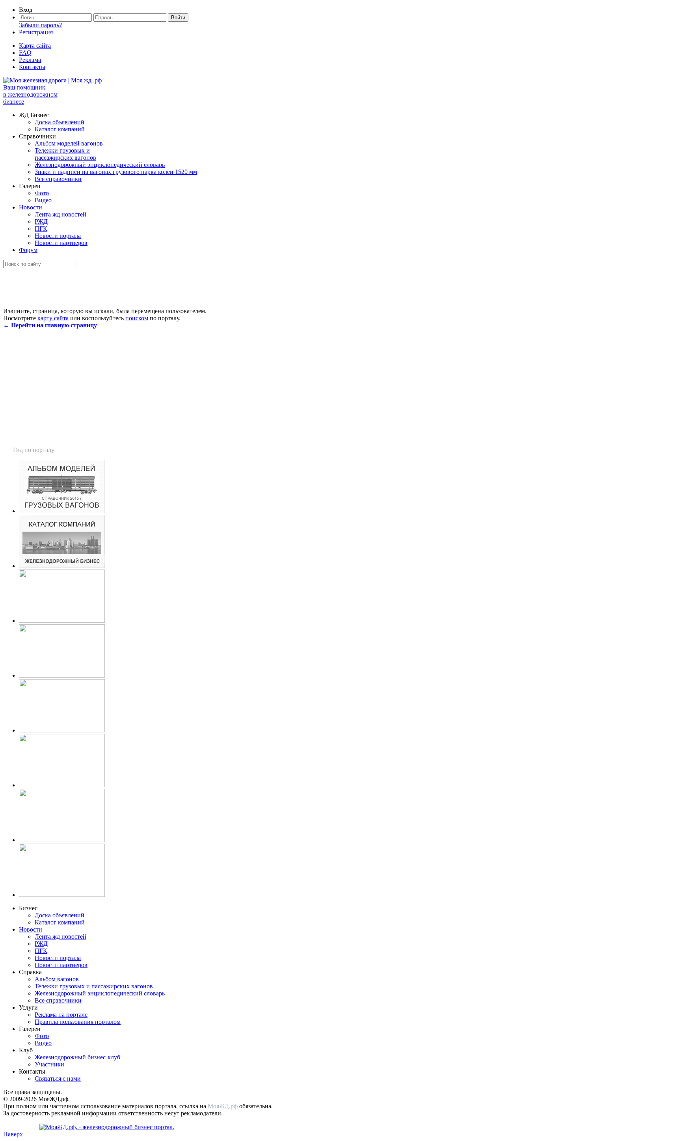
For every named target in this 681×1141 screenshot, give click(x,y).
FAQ (25, 52)
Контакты (32, 66)
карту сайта (53, 318)
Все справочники (58, 179)
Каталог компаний (60, 129)
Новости (30, 207)
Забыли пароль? (40, 25)
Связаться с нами (58, 1078)
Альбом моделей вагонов (69, 143)
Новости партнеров (61, 242)
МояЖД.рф (223, 1106)
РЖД (41, 221)
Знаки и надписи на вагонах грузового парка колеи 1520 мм (116, 171)
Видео (43, 200)
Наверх (13, 1134)
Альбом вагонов (57, 979)
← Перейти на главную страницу (50, 325)
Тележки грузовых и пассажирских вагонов (65, 154)
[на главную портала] (52, 80)
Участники (49, 1064)
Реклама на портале (61, 1014)
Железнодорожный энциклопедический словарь (100, 164)
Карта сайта (35, 45)
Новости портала (58, 235)
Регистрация (36, 32)
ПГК (41, 228)
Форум (28, 250)
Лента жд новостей (60, 214)
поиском (136, 318)
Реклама (30, 59)
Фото (42, 193)
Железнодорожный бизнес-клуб (77, 1057)
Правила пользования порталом (78, 1021)
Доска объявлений (59, 122)
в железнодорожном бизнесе (30, 94)
